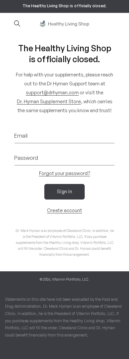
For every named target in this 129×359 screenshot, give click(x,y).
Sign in (64, 191)
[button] (17, 23)
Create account (64, 210)
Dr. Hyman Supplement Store (49, 101)
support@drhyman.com (52, 92)
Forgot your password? (64, 173)
